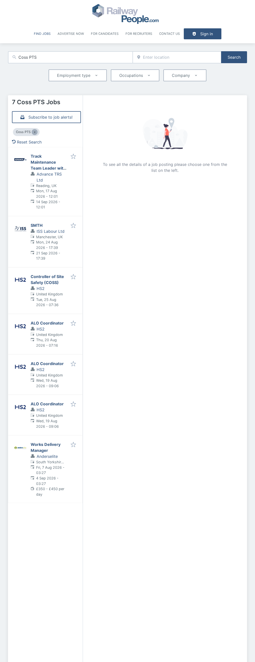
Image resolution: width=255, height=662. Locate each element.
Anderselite (47, 456)
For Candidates (105, 34)
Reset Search (29, 142)
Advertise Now (71, 34)
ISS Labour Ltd (50, 231)
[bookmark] (73, 156)
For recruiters (139, 34)
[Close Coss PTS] (35, 132)
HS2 (41, 288)
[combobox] (70, 57)
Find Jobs (42, 34)
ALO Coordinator (47, 323)
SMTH (37, 225)
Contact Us (169, 34)
